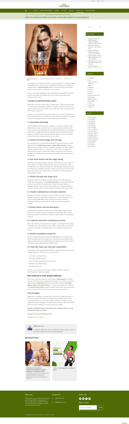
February (92, 129)
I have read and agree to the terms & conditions (90, 410)
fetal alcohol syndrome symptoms (35, 375)
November (92, 135)
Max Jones (41, 326)
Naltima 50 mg (37, 285)
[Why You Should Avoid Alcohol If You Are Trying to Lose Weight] (51, 50)
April (91, 125)
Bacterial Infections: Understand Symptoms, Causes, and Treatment (94, 52)
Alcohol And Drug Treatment (37, 14)
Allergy (90, 85)
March (91, 127)
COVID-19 (91, 107)
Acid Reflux (91, 78)
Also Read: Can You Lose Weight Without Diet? (39, 314)
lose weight (40, 317)
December (92, 133)
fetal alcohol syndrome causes (34, 373)
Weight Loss (59, 78)
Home (26, 14)
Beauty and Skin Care (93, 95)
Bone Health (91, 101)
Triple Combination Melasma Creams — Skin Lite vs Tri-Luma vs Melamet (95, 67)
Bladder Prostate (92, 99)
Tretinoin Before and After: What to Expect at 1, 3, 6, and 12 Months (95, 57)
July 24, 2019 (34, 78)
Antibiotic (90, 89)
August (91, 117)
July (90, 119)
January (91, 131)
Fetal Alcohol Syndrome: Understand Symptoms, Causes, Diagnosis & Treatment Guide (36, 369)
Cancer (90, 103)
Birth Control (91, 97)
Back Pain (90, 93)
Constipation (91, 105)
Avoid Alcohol (34, 317)
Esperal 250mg (45, 285)
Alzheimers (91, 87)
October (92, 137)
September (92, 139)
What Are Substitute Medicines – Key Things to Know (95, 47)
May (91, 123)
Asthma (90, 91)
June (91, 121)
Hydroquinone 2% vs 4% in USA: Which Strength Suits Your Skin (95, 62)
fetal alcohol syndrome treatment (35, 376)
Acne (89, 80)
